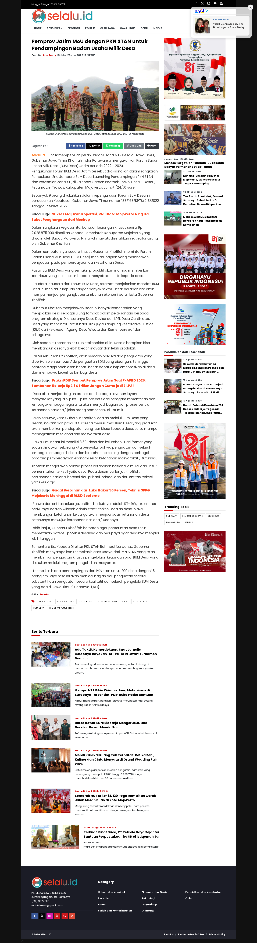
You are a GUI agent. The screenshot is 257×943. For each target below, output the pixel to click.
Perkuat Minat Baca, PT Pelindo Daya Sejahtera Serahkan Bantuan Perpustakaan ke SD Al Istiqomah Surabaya (131, 834)
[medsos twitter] (42, 916)
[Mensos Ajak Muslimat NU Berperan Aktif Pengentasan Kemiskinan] (172, 218)
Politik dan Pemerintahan (115, 910)
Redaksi (44, 594)
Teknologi (148, 898)
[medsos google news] (65, 916)
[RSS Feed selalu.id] (221, 4)
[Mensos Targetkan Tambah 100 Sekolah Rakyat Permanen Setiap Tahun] (195, 139)
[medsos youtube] (57, 916)
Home (38, 28)
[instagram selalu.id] (208, 4)
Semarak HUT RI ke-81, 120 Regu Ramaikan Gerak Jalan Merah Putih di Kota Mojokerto (115, 797)
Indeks (157, 28)
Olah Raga (107, 28)
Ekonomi (74, 28)
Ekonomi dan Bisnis (154, 892)
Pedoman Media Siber (191, 934)
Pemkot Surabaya (192, 515)
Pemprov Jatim (66, 601)
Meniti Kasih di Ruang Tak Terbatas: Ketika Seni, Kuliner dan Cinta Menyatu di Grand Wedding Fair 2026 (116, 759)
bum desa (38, 607)
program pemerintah (61, 607)
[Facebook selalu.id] (196, 4)
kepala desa (140, 601)
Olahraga (148, 910)
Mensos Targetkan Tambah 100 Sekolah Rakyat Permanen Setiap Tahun (194, 165)
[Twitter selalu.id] (202, 4)
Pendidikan (54, 28)
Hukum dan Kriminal (111, 892)
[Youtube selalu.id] (215, 4)
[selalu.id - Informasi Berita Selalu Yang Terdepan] (62, 16)
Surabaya (171, 515)
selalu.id (45, 934)
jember (189, 522)
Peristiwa (104, 898)
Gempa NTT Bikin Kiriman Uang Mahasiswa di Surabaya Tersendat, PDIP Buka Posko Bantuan (114, 692)
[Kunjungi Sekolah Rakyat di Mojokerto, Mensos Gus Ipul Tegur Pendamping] (172, 177)
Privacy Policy (217, 934)
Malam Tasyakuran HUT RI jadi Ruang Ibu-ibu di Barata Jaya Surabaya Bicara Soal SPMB (203, 388)
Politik (90, 28)
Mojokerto (86, 601)
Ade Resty (49, 55)
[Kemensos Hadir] (195, 112)
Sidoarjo (213, 515)
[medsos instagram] (50, 916)
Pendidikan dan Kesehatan (203, 892)
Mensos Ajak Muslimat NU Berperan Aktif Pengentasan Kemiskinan (202, 220)
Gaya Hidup (127, 28)
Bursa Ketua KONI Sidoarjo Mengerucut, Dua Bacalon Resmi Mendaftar (111, 725)
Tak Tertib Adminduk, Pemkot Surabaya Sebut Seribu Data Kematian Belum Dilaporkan (203, 200)
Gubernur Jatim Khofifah (113, 601)
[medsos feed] (72, 916)
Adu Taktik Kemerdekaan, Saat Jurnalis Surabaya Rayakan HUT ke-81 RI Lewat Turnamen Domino (116, 653)
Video (102, 904)
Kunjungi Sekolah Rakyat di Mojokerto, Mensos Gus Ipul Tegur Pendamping (201, 179)
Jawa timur (45, 601)
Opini (144, 28)
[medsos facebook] (34, 916)
